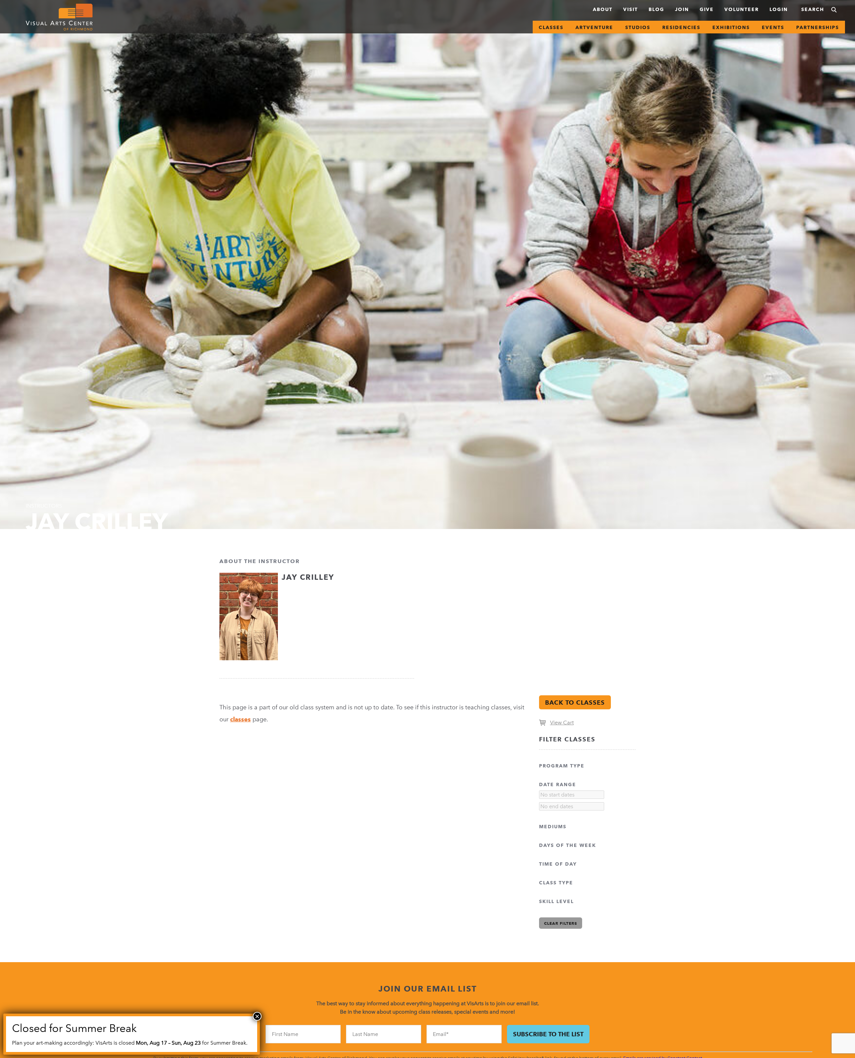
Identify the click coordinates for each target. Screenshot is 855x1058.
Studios (637, 27)
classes (240, 719)
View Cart (562, 722)
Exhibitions (731, 27)
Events (773, 27)
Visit (630, 9)
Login (779, 9)
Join (682, 9)
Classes (551, 27)
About (603, 9)
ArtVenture (594, 27)
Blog (656, 9)
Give (707, 9)
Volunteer (741, 9)
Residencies (681, 27)
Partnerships (817, 27)
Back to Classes (575, 702)
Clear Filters (560, 923)
